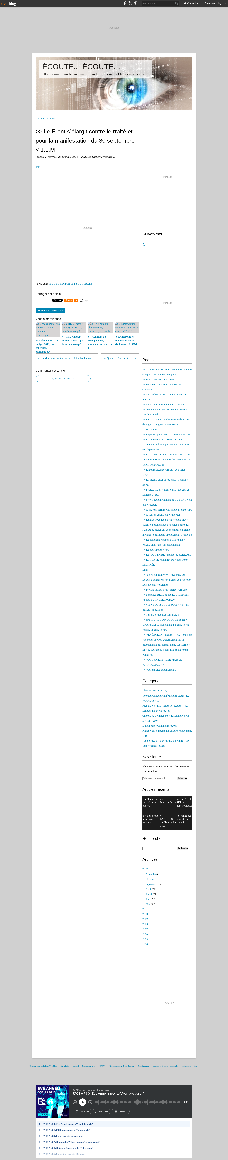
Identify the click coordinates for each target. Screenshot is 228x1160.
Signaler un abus (89, 1065)
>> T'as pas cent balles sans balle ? (160, 614)
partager (103, 1111)
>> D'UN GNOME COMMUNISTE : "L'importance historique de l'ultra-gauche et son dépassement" (165, 444)
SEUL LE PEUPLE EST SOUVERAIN (70, 283)
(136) (166, 740)
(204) (159, 725)
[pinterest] (136, 3)
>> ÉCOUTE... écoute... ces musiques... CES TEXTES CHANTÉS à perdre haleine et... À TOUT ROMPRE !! (166, 459)
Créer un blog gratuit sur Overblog (43, 1065)
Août (148, 889)
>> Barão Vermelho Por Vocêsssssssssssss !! (165, 379)
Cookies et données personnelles (165, 1065)
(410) (151, 700)
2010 (145, 914)
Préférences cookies (190, 1065)
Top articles (64, 1065)
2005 (145, 939)
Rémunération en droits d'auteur (121, 1065)
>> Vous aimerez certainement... (159, 669)
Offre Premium (143, 1065)
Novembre (151, 874)
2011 (145, 909)
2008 (145, 924)
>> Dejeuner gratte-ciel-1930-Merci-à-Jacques (166, 434)
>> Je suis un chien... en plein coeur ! (162, 514)
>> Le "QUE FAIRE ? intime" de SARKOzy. (166, 554)
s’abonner (84, 1111)
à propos (122, 1111)
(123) (153, 745)
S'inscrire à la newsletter (50, 310)
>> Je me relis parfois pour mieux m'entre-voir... (167, 509)
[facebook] (125, 3)
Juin (148, 899)
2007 (145, 929)
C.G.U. (102, 1065)
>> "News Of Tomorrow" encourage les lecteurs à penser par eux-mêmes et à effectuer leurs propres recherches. (166, 579)
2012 (145, 869)
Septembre (151, 884)
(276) (156, 710)
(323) (165, 705)
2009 (145, 919)
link (38, 166)
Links (145, 569)
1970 (145, 944)
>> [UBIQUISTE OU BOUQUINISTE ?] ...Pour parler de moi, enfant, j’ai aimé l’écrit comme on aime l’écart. (165, 624)
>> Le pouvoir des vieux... (156, 549)
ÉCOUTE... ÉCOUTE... (81, 66)
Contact (51, 118)
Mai (148, 904)
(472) (166, 695)
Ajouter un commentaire (63, 378)
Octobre (150, 879)
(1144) (154, 690)
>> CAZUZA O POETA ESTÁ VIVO (163, 404)
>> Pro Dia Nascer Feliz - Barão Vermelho (165, 589)
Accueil (40, 118)
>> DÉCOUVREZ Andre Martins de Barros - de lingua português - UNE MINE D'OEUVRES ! (166, 424)
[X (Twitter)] (130, 3)
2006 (145, 934)
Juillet (149, 894)
